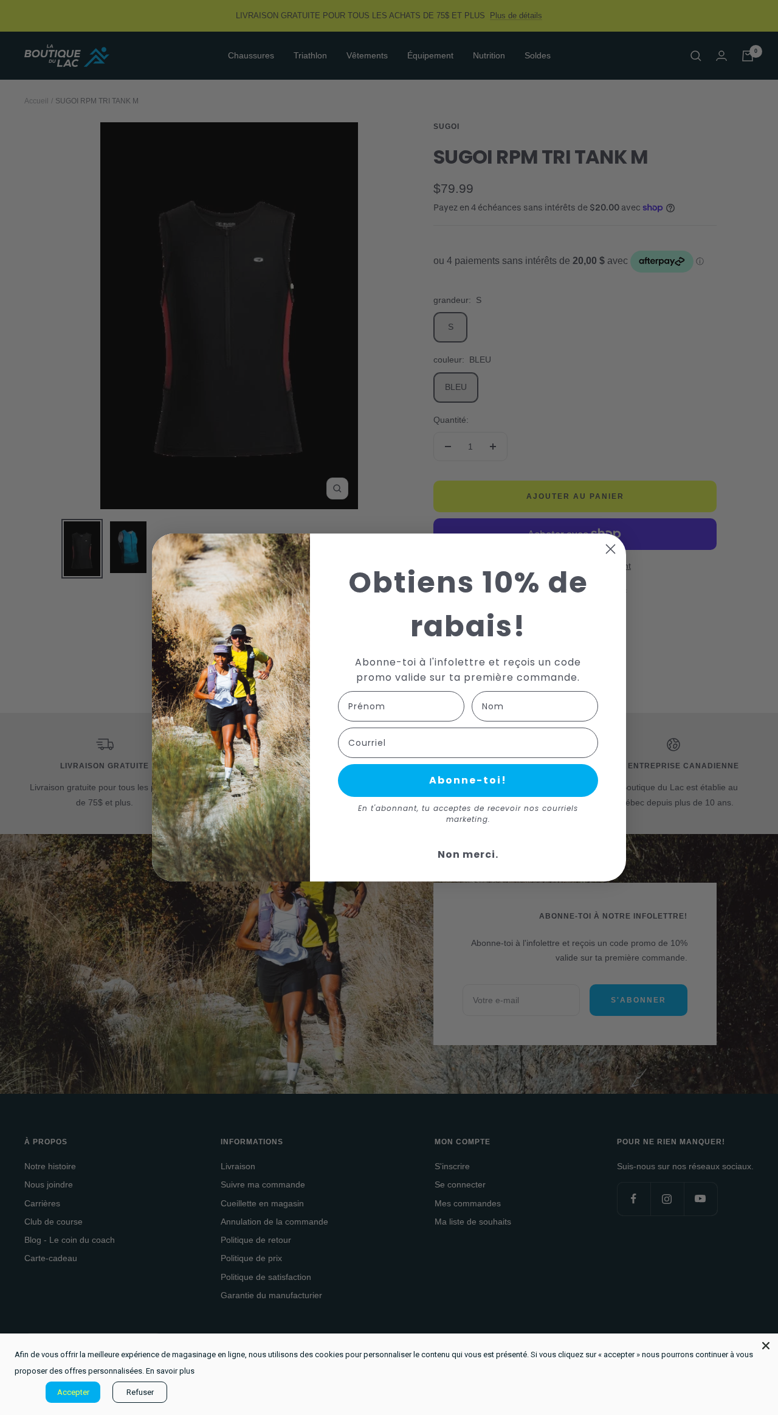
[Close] (766, 1346)
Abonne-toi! (468, 780)
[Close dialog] (610, 549)
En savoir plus (170, 1370)
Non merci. (468, 854)
